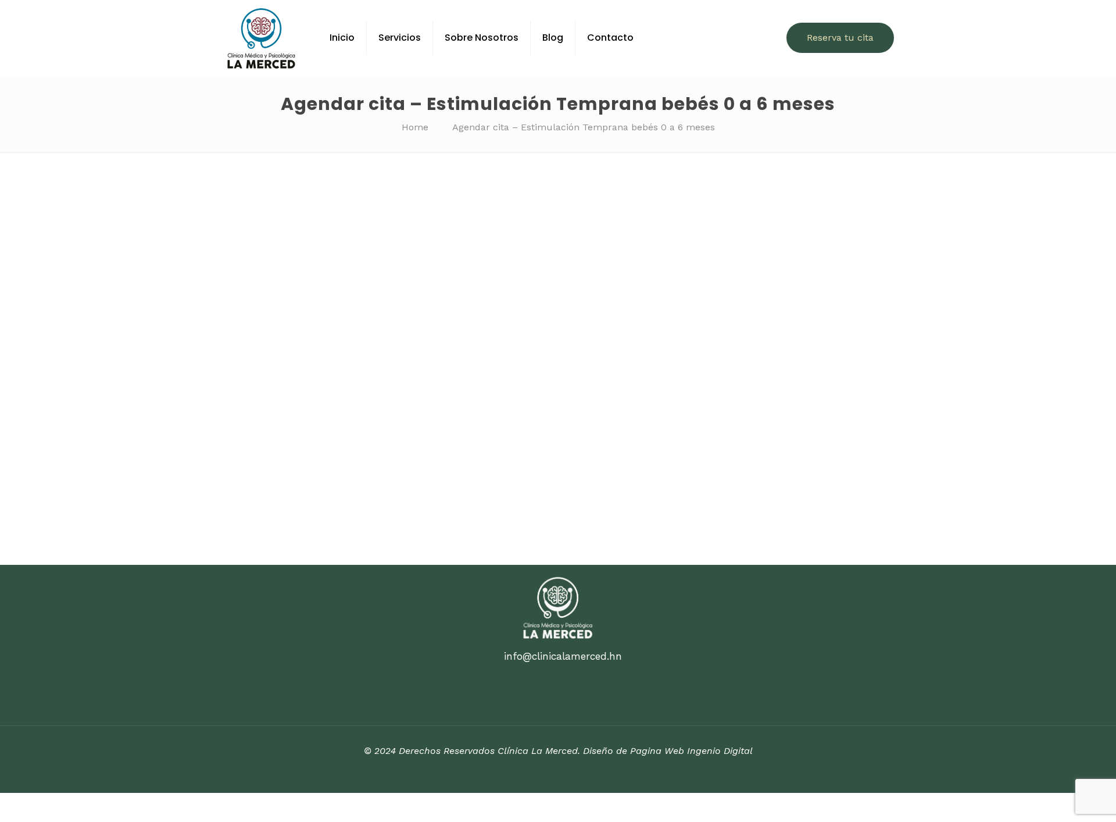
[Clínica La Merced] (261, 38)
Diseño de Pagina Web (633, 750)
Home (415, 127)
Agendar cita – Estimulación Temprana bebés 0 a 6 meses (583, 127)
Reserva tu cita (840, 37)
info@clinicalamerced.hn (563, 656)
